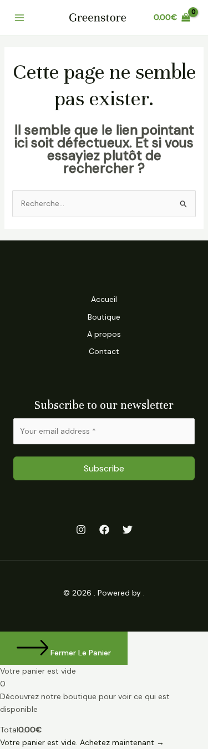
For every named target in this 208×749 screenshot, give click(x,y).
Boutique (104, 317)
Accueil (104, 299)
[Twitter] (128, 530)
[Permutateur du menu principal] (19, 17)
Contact (104, 351)
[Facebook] (104, 530)
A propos (104, 334)
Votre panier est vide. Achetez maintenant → (82, 742)
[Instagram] (81, 530)
